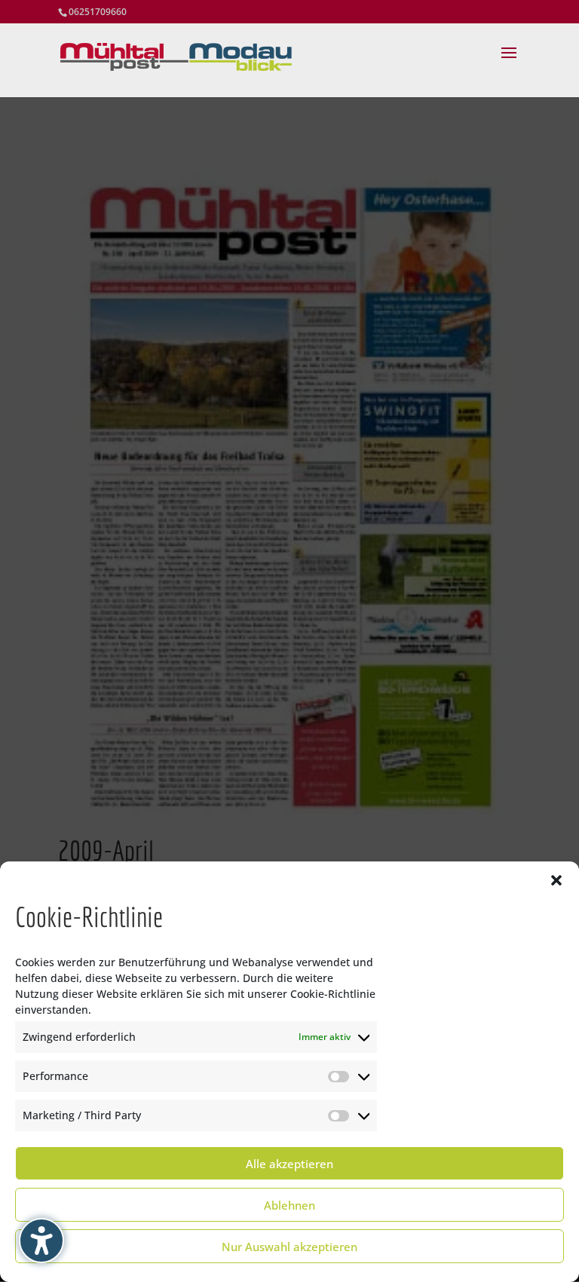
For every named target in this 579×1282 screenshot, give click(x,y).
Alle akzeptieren (289, 1163)
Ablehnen (289, 1205)
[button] (556, 880)
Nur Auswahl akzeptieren (289, 1246)
